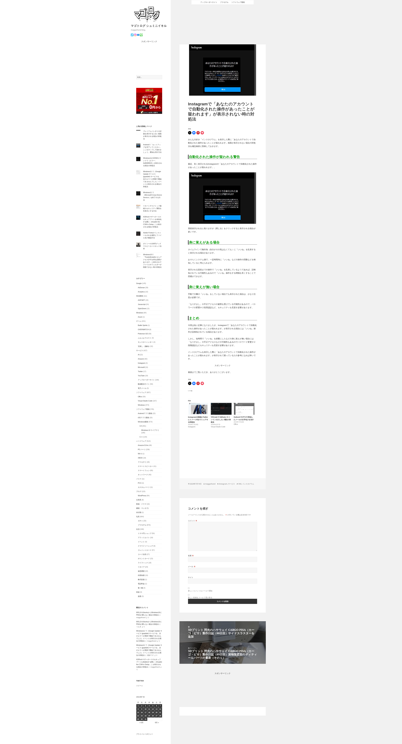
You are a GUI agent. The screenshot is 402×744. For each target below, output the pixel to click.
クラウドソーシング (145, 546)
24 (145, 716)
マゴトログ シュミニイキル (149, 26)
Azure (140, 317)
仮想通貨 (141, 571)
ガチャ (140, 521)
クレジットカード (144, 550)
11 (149, 709)
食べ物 (140, 588)
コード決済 (142, 554)
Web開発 (139, 296)
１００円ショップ (144, 533)
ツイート (139, 686)
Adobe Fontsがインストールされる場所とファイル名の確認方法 (152, 235)
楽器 (139, 596)
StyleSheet (142, 308)
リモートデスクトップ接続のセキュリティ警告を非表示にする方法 (152, 208)
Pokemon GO (143, 334)
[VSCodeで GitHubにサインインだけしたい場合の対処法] (221, 409)
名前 (191, 555)
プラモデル (142, 525)
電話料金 (141, 584)
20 (156, 712)
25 (149, 716)
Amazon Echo (143, 445)
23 (142, 716)
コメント (192, 520)
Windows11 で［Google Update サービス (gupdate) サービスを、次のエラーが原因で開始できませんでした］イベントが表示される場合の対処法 (152, 179)
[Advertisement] (149, 59)
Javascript (141, 304)
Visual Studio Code (145, 401)
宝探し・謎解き (144, 346)
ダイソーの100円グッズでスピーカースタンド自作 (152, 246)
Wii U (140, 454)
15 (138, 712)
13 (156, 709)
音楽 (138, 592)
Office (140, 397)
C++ (141, 437)
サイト (190, 577)
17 (145, 712)
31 (145, 719)
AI (138, 355)
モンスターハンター (145, 342)
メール (191, 566)
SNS (240, 484)
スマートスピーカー (145, 466)
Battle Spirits (142, 325)
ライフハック (143, 563)
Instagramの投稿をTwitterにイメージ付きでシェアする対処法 (198, 419)
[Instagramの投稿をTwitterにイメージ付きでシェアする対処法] (198, 409)
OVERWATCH (143, 329)
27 (156, 716)
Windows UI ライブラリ (150, 430)
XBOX (140, 458)
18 (149, 712)
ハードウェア (141, 441)
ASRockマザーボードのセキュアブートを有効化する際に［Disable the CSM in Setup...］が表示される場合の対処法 (152, 222)
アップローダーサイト (146, 380)
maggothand (210, 484)
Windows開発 (143, 422)
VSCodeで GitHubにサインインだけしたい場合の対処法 (221, 419)
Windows (139, 313)
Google (139, 283)
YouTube (141, 376)
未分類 (138, 512)
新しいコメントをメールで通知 (200, 591)
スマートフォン (144, 470)
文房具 (138, 500)
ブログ (138, 491)
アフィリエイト (144, 537)
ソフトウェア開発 (143, 409)
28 (160, 716)
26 (153, 716)
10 (145, 709)
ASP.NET (141, 300)
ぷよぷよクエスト (144, 338)
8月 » (157, 722)
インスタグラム (248, 484)
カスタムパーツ (144, 487)
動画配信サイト (144, 384)
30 (142, 719)
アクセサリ (142, 462)
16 (142, 712)
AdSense (141, 287)
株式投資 (141, 579)
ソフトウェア (141, 392)
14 (160, 709)
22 (138, 716)
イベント (141, 542)
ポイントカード (144, 558)
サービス (139, 350)
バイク (138, 479)
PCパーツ (141, 449)
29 (138, 719)
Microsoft (141, 367)
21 (160, 712)
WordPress (142, 496)
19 (153, 712)
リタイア (141, 567)
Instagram (141, 363)
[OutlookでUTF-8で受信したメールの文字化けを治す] (244, 409)
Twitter (140, 371)
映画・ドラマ (141, 504)
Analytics (141, 292)
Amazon (141, 359)
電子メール (142, 388)
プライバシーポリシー (144, 734)
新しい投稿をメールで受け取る (200, 597)
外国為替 (141, 575)
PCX (139, 483)
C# (141, 426)
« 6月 (141, 722)
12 (153, 709)
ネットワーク (143, 475)
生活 (138, 529)
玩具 (138, 516)
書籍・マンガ (141, 508)
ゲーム (138, 321)
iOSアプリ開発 (143, 418)
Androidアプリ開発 (145, 413)
